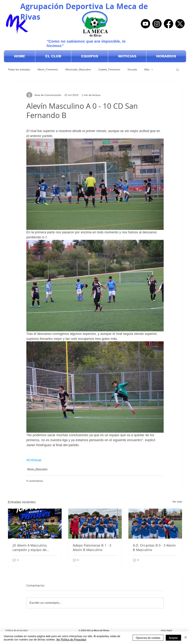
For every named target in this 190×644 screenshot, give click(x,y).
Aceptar (173, 638)
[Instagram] (157, 23)
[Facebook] (168, 23)
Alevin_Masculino (37, 468)
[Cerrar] (185, 637)
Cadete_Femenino (109, 69)
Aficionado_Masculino (78, 69)
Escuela (132, 69)
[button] (53, 56)
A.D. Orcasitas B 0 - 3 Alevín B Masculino (154, 547)
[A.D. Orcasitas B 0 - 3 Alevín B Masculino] (155, 524)
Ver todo (177, 501)
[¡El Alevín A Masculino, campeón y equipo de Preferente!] (35, 524)
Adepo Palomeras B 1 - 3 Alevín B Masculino (92, 547)
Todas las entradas (19, 69)
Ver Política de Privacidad (71, 639)
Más (146, 69)
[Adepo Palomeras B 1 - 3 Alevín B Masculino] (95, 524)
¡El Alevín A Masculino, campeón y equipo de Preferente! (29, 547)
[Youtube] (145, 23)
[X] (180, 23)
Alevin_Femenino (47, 69)
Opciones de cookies (148, 638)
